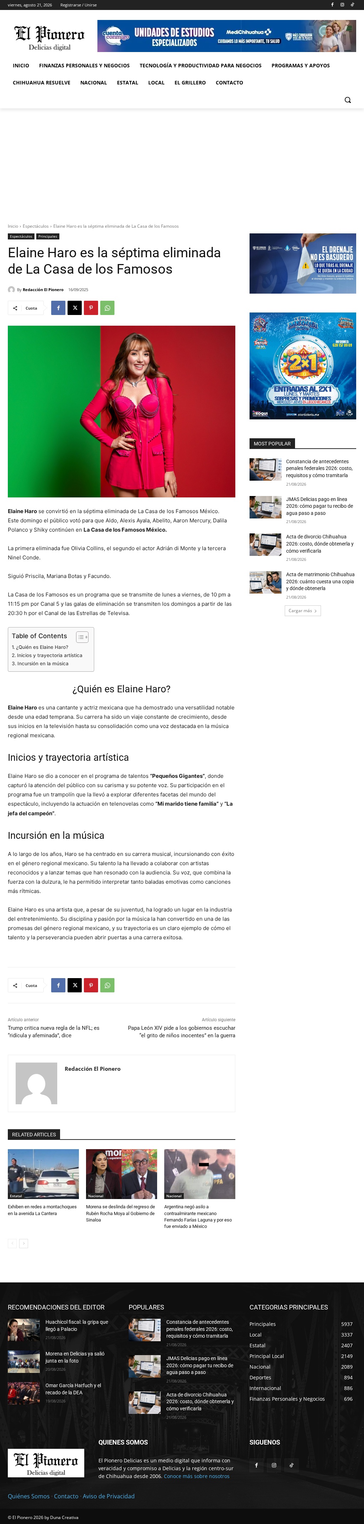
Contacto (66, 1496)
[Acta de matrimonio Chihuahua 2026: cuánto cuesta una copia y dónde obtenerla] (266, 582)
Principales (47, 236)
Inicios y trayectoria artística (49, 655)
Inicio (13, 226)
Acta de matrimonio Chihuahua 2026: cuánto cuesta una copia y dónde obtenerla (320, 581)
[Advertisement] (182, 162)
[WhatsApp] (107, 308)
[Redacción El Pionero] (12, 289)
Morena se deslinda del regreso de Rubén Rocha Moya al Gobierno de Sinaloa (120, 1213)
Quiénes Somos (29, 1496)
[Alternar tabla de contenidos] (79, 637)
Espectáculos (36, 226)
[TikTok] (352, 5)
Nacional (95, 1195)
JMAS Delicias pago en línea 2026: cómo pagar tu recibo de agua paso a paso (319, 506)
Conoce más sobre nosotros (197, 1476)
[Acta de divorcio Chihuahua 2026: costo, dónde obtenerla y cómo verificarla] (266, 544)
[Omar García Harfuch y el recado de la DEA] (24, 1393)
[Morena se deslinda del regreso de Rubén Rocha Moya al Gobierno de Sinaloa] (121, 1174)
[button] (347, 99)
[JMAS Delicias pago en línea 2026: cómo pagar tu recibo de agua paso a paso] (266, 507)
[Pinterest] (91, 308)
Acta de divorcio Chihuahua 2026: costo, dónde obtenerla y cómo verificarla (320, 543)
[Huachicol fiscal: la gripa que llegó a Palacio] (24, 1330)
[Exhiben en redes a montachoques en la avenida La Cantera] (43, 1174)
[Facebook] (332, 5)
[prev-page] (12, 1243)
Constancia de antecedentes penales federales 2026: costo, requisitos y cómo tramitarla (319, 468)
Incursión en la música (43, 663)
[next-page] (23, 1243)
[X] (75, 308)
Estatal (16, 1195)
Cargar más (300, 611)
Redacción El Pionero (43, 289)
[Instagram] (342, 5)
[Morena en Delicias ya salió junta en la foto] (24, 1361)
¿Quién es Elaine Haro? (42, 647)
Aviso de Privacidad (109, 1496)
